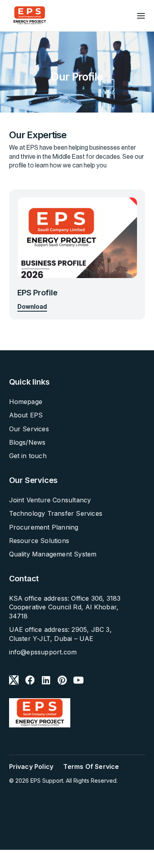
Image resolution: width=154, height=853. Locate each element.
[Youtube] (78, 680)
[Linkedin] (46, 680)
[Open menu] (141, 16)
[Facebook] (30, 680)
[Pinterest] (62, 680)
